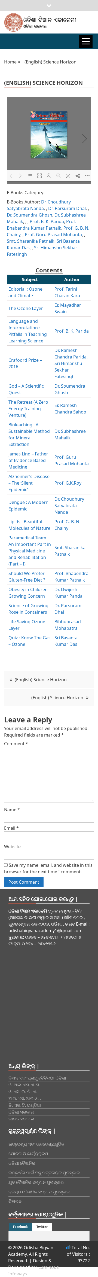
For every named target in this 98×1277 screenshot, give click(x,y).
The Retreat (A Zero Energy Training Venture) (28, 408)
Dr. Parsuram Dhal (67, 208)
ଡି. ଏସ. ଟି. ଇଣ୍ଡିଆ (24, 1105)
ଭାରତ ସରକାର (21, 1119)
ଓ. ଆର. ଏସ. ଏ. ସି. (24, 1085)
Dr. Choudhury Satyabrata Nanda (69, 505)
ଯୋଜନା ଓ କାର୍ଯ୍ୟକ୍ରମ (28, 1154)
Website (12, 847)
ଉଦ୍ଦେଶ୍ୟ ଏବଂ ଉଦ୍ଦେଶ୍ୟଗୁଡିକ (36, 1144)
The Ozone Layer (25, 308)
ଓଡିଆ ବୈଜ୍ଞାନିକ (21, 1163)
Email (11, 828)
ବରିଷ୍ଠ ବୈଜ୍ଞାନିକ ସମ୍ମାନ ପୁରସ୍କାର (39, 1192)
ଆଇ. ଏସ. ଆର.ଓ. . (24, 1098)
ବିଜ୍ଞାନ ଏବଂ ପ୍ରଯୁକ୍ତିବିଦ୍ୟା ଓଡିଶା (37, 1078)
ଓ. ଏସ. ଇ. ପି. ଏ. (22, 1091)
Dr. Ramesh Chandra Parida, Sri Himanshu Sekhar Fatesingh (71, 363)
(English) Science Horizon (41, 680)
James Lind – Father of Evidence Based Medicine (28, 460)
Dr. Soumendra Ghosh (29, 215)
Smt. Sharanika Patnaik (30, 241)
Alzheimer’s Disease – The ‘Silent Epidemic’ (29, 482)
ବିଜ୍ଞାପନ (15, 1201)
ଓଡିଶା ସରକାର (21, 1112)
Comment (16, 744)
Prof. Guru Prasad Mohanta (53, 235)
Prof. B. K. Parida (47, 221)
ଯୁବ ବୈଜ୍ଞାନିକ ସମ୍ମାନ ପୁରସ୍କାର (36, 1182)
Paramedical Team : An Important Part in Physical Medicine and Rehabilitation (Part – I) (29, 551)
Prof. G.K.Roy (67, 483)
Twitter (42, 1227)
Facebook (20, 1227)
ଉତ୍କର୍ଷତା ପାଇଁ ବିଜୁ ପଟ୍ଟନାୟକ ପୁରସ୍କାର (44, 1173)
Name (12, 810)
